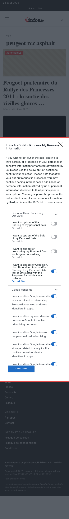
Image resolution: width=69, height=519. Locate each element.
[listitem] (34, 214)
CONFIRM (21, 369)
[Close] (61, 145)
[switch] (54, 224)
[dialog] (34, 259)
